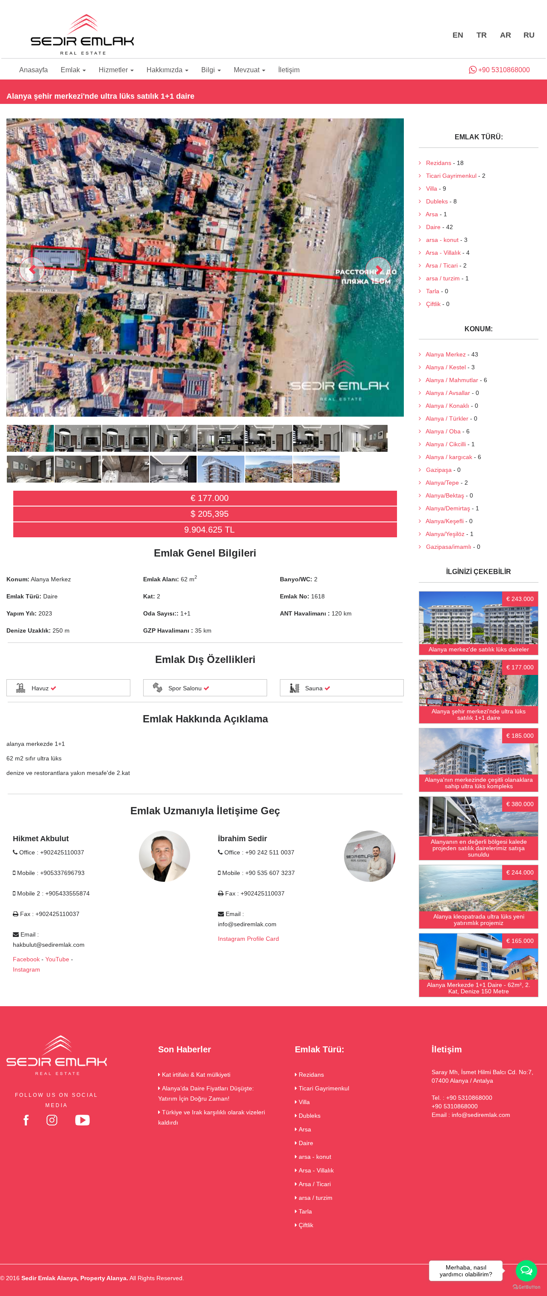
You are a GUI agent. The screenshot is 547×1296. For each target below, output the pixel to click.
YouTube (57, 959)
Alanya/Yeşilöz (443, 533)
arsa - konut (440, 239)
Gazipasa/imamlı (446, 546)
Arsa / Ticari (439, 265)
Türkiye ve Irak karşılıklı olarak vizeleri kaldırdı (211, 1117)
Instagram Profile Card (248, 938)
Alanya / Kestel (443, 367)
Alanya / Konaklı (445, 405)
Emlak (71, 70)
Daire (431, 227)
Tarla (430, 291)
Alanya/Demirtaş (445, 508)
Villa (429, 188)
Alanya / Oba (441, 431)
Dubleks (434, 201)
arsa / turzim (440, 278)
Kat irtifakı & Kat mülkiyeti (195, 1074)
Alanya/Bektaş (442, 495)
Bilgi (209, 70)
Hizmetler (114, 70)
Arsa (429, 214)
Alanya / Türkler (444, 418)
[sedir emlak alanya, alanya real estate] (82, 35)
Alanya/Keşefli (442, 521)
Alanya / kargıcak (446, 457)
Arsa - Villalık (441, 252)
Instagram (26, 969)
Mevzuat (247, 70)
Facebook (26, 959)
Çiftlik (431, 303)
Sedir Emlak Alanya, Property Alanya (73, 1278)
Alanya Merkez (443, 354)
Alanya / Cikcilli (443, 444)
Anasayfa (33, 70)
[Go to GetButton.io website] (526, 1287)
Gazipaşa (436, 469)
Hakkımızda (165, 70)
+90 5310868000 (503, 70)
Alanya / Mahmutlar (449, 380)
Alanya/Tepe (440, 482)
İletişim (289, 70)
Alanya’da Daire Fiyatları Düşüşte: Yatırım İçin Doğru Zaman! (206, 1093)
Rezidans (436, 162)
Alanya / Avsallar (445, 392)
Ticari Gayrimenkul (448, 175)
